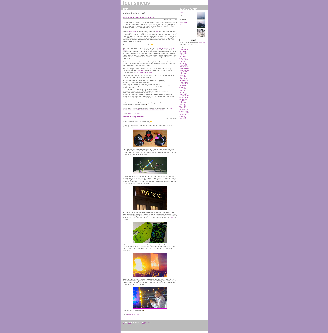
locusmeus (136, 3)
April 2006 (182, 106)
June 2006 (182, 102)
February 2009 (183, 65)
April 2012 (182, 56)
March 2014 (183, 53)
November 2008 (184, 68)
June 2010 (182, 58)
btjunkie (171, 217)
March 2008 (183, 78)
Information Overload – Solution (139, 17)
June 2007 (182, 89)
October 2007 (183, 84)
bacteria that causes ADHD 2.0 (143, 72)
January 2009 (183, 66)
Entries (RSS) (127, 324)
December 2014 (184, 49)
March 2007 (183, 94)
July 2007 (182, 87)
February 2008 (183, 80)
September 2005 (184, 114)
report (157, 31)
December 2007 (184, 82)
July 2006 (182, 101)
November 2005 (184, 113)
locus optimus (183, 22)
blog (182, 16)
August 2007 (183, 85)
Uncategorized (130, 113)
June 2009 (182, 61)
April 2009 (182, 63)
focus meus (182, 21)
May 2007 (182, 90)
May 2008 (182, 75)
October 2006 (183, 97)
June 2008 (182, 73)
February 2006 (183, 109)
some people (133, 31)
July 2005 (182, 116)
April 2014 (182, 51)
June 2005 (182, 118)
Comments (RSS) (139, 324)
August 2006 (183, 99)
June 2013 (182, 54)
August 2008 (183, 72)
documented (140, 70)
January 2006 (183, 111)
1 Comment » (137, 113)
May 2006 (182, 104)
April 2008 (182, 77)
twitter (181, 24)
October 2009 (183, 60)
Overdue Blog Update (133, 117)
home (181, 12)
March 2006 (183, 107)
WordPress (147, 322)
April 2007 (182, 92)
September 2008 (184, 70)
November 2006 (184, 96)
